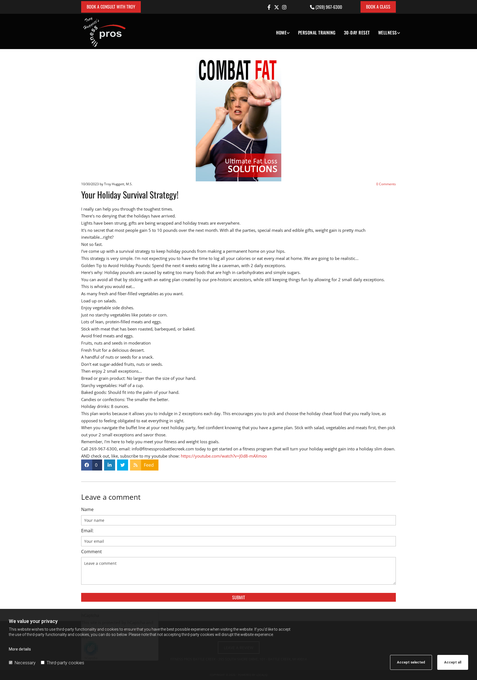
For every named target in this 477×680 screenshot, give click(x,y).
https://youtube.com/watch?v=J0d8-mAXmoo (224, 456)
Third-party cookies (65, 662)
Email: (87, 530)
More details (20, 649)
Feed (149, 465)
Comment (91, 551)
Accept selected (411, 662)
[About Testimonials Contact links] (288, 31)
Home (281, 32)
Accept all (452, 662)
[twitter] (276, 7)
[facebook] (269, 7)
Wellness (387, 32)
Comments (386, 184)
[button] (111, 7)
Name (87, 509)
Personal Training (317, 32)
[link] (279, 31)
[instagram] (284, 7)
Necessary (25, 662)
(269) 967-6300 (329, 7)
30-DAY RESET (357, 32)
